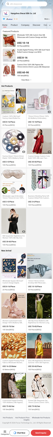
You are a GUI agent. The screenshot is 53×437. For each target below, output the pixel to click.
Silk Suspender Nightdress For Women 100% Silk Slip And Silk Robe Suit (13, 237)
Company (25, 25)
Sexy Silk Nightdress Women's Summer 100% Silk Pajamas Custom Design (39, 362)
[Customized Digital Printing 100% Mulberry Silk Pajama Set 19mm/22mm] (13, 385)
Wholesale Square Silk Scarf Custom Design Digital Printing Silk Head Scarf (12, 282)
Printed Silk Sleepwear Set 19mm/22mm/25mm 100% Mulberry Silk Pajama (38, 401)
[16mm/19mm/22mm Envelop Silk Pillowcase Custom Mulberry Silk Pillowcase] (39, 266)
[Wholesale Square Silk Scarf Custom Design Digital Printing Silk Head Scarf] (13, 266)
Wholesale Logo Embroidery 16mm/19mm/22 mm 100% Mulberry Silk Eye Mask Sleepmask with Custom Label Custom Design (13, 197)
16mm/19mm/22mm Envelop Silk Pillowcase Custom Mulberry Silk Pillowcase (36, 282)
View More (25, 80)
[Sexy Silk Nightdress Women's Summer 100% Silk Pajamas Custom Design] (39, 346)
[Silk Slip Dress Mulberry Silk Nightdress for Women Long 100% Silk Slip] (39, 306)
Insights (26, 420)
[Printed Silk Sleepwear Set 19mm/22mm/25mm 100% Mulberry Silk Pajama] (39, 385)
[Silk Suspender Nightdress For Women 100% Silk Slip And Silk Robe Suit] (13, 221)
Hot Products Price (22, 417)
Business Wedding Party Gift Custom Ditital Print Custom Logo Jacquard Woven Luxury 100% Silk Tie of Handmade (39, 197)
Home (4, 25)
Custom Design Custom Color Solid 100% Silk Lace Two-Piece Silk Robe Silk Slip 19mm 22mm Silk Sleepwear (39, 157)
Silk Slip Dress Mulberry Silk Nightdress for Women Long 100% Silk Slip (38, 322)
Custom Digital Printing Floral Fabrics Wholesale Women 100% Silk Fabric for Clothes (13, 362)
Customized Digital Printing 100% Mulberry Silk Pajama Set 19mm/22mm (12, 401)
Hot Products (8, 417)
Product (14, 25)
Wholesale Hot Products (41, 417)
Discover (36, 25)
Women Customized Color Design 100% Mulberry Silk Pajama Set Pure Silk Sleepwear (12, 322)
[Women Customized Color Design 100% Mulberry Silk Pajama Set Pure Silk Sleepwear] (13, 306)
